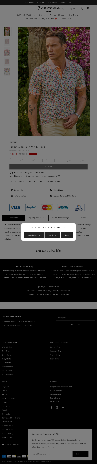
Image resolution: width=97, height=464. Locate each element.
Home (67, 235)
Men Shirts (52, 235)
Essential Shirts (34, 235)
